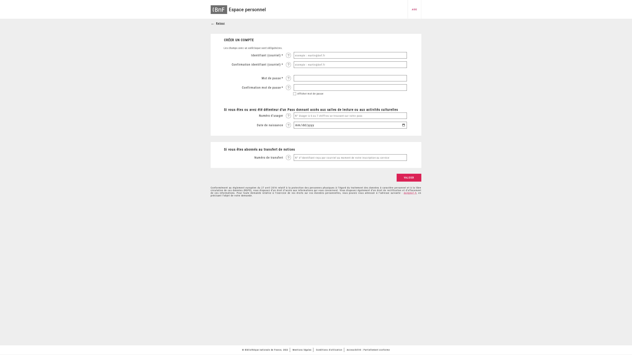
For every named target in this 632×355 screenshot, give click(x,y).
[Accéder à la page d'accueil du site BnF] (219, 7)
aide (414, 9)
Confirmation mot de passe (261, 87)
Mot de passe (271, 78)
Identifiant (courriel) (266, 55)
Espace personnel (247, 9)
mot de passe (310, 93)
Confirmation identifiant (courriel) (256, 64)
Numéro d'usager (271, 115)
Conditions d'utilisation (329, 350)
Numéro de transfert (268, 157)
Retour (220, 23)
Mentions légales (302, 350)
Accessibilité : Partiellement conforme (368, 350)
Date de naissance (270, 125)
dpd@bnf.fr (410, 193)
